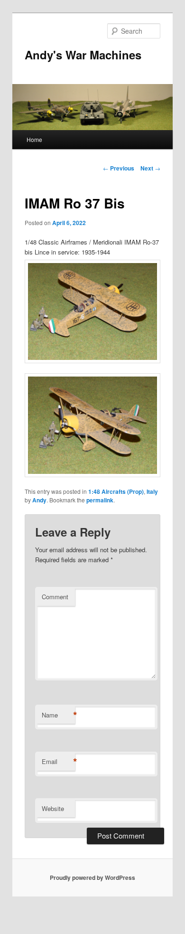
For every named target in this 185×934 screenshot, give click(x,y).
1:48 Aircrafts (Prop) (116, 491)
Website (53, 808)
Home (34, 139)
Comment (55, 596)
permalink (99, 500)
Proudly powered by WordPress (92, 877)
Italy (152, 491)
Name (58, 715)
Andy (39, 500)
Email (58, 761)
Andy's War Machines (83, 55)
